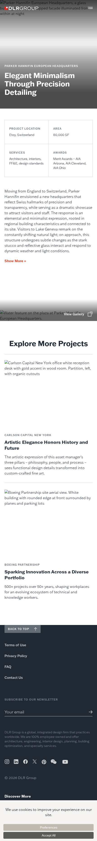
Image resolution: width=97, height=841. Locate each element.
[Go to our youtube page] (65, 761)
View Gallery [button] (74, 314)
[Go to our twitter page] (34, 762)
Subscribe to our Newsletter (31, 699)
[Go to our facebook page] (25, 761)
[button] (90, 8)
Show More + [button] (15, 261)
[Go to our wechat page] (54, 763)
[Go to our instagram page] (7, 761)
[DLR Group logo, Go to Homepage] (21, 8)
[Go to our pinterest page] (44, 762)
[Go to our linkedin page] (16, 761)
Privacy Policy (16, 656)
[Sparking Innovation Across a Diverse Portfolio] (49, 545)
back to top (18, 629)
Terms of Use (15, 645)
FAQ (8, 667)
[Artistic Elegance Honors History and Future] (49, 418)
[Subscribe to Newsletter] (88, 712)
